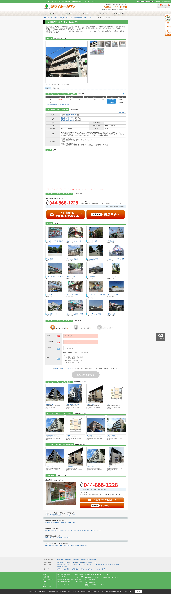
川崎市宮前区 (71, 522)
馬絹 (81, 562)
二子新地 (61, 538)
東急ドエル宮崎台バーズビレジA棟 (53, 435)
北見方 (71, 530)
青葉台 (85, 562)
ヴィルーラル (90, 435)
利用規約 (56, 369)
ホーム (46, 574)
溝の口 (72, 119)
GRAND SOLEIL (49, 404)
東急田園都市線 (65, 117)
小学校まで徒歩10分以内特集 (65, 579)
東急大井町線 (73, 564)
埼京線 (111, 564)
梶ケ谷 (64, 530)
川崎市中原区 (63, 522)
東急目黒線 (106, 564)
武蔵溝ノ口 (48, 538)
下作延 (74, 115)
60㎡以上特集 (61, 577)
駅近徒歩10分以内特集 (64, 574)
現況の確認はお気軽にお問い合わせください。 (59, 104)
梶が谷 (72, 117)
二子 (95, 530)
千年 (68, 530)
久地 (85, 530)
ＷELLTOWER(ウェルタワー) (73, 404)
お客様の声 (79, 581)
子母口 (92, 530)
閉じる (138, 591)
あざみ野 (62, 562)
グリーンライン (91, 564)
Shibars (109, 404)
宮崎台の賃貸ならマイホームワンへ (96, 574)
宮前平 (69, 545)
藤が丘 (101, 569)
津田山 (53, 538)
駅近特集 (47, 515)
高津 (65, 538)
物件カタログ (47, 586)
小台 (95, 562)
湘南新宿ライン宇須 (62, 566)
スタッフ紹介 (79, 577)
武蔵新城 (82, 545)
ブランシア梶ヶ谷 (111, 435)
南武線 (67, 564)
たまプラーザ (94, 569)
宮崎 (77, 562)
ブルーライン (82, 564)
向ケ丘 (81, 530)
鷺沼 (86, 545)
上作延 (53, 530)
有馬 (58, 562)
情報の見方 (122, 112)
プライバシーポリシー (66, 369)
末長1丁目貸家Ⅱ (90, 404)
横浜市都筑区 (56, 522)
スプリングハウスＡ (112, 466)
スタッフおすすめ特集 (69, 515)
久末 (75, 530)
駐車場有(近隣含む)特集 (56, 515)
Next (86, 61)
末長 (46, 530)
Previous (47, 61)
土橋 (67, 562)
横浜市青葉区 (48, 522)
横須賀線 (116, 564)
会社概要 (46, 577)
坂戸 (88, 530)
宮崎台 (72, 120)
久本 (78, 530)
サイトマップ (47, 584)
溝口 (49, 530)
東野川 (99, 530)
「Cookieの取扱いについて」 (115, 591)
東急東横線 (99, 564)
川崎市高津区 (69, 115)
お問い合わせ (79, 574)
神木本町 (90, 562)
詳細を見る (111, 99)
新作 (56, 530)
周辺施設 (78, 579)
